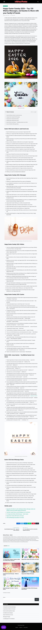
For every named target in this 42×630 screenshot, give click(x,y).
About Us (17, 627)
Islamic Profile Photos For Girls (8, 614)
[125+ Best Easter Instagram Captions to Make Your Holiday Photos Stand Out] (11, 553)
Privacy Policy (26, 627)
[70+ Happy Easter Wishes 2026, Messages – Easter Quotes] (30, 582)
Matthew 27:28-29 (34, 395)
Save (7, 83)
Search (4, 597)
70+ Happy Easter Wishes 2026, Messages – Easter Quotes (30, 589)
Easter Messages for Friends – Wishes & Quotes (10, 589)
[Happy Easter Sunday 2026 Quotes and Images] (30, 553)
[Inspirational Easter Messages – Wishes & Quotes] (11, 567)
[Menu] (4, 2)
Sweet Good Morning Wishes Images (9, 610)
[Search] (37, 2)
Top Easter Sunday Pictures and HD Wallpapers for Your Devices (18, 512)
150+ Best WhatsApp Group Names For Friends (15, 517)
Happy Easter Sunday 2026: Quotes (13, 120)
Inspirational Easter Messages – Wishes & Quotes (11, 574)
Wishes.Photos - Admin (7, 535)
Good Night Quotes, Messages (8, 612)
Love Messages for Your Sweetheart (9, 618)
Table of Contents (21, 111)
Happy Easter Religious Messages (28, 573)
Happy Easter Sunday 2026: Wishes (13, 118)
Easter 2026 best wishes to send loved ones (14, 115)
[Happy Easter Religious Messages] (30, 567)
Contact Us (20, 627)
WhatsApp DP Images (6, 616)
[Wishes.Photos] (21, 1)
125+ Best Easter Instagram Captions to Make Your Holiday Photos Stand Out (11, 560)
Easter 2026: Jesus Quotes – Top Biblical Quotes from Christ (17, 122)
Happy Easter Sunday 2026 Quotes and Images (15, 515)
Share (3, 627)
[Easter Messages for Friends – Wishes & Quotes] (11, 582)
